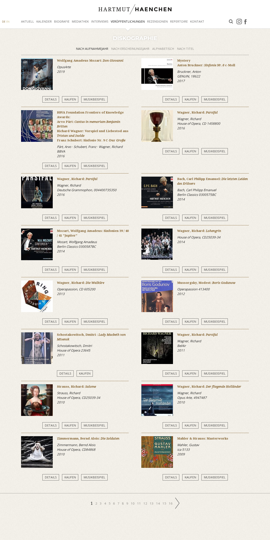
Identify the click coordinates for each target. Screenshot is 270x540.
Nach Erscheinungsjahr (130, 49)
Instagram (239, 21)
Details (51, 99)
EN (7, 21)
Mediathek (80, 21)
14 (158, 503)
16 (171, 503)
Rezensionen (157, 21)
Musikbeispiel (94, 99)
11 (139, 503)
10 (133, 503)
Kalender (44, 21)
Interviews (99, 21)
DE (3, 21)
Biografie (61, 21)
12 (145, 503)
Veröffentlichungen (128, 21)
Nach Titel (185, 49)
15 (164, 503)
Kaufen (70, 99)
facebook (245, 21)
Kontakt (197, 21)
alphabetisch (163, 49)
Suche (231, 22)
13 (152, 503)
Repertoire (179, 21)
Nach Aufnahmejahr (92, 49)
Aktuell (27, 21)
